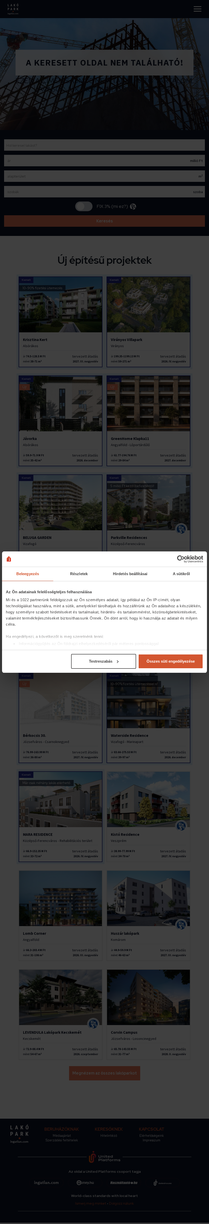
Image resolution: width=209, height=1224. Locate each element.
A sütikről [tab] (181, 574)
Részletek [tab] (79, 574)
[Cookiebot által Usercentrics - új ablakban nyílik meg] (181, 559)
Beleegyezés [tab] (27, 574)
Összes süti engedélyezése (171, 661)
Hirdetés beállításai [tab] (130, 574)
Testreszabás (100, 661)
